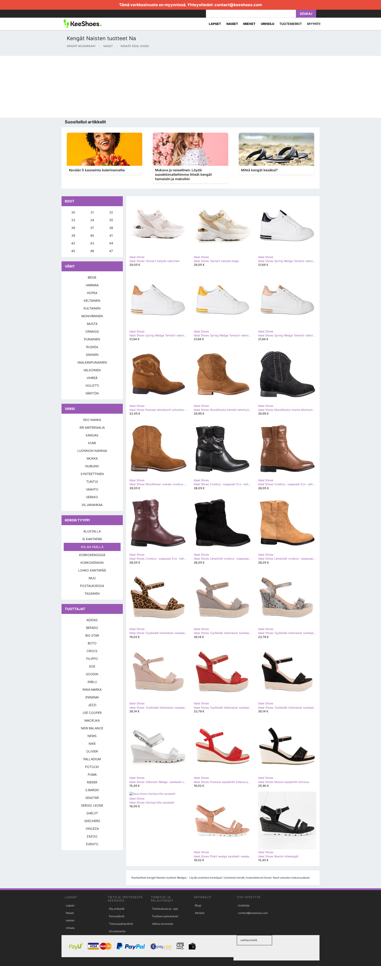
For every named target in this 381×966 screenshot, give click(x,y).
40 (92, 235)
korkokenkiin (92, 562)
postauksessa (92, 586)
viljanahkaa (92, 505)
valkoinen (92, 370)
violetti (92, 385)
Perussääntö (116, 916)
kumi (92, 443)
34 (92, 220)
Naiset (70, 913)
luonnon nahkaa (92, 451)
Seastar (92, 798)
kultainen (92, 308)
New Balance (92, 728)
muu (92, 578)
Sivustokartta (117, 931)
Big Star (92, 635)
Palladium (92, 759)
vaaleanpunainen (92, 362)
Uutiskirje (244, 905)
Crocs (92, 651)
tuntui (92, 481)
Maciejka (92, 720)
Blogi (198, 905)
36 (73, 228)
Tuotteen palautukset (165, 916)
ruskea (92, 347)
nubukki (92, 466)
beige (92, 277)
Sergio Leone (92, 805)
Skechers (92, 821)
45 (73, 251)
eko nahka (92, 420)
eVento (92, 844)
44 (111, 243)
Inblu (92, 682)
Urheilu (70, 928)
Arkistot (199, 913)
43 (92, 243)
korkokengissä (92, 555)
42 (73, 243)
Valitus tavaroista (162, 923)
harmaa (92, 285)
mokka (92, 458)
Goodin (92, 674)
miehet (70, 920)
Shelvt (92, 813)
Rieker (92, 782)
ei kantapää (92, 539)
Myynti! (314, 24)
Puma (92, 774)
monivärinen (92, 316)
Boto (92, 643)
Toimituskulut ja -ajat (165, 908)
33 (73, 220)
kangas (92, 435)
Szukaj (306, 13)
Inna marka (92, 689)
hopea (92, 293)
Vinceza (92, 828)
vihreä (92, 378)
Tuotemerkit (290, 24)
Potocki (92, 767)
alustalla (92, 531)
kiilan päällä (92, 547)
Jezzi (92, 705)
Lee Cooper (92, 713)
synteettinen (92, 474)
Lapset (70, 905)
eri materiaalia (92, 427)
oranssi (92, 331)
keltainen (92, 300)
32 (111, 212)
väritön (92, 393)
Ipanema (92, 697)
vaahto (92, 489)
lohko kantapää (92, 570)
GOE (92, 666)
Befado (92, 628)
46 (92, 251)
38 (111, 228)
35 (111, 220)
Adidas (92, 620)
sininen (92, 355)
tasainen (92, 593)
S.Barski (92, 790)
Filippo (92, 658)
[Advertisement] (132, 87)
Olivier (92, 751)
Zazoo (92, 836)
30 (73, 212)
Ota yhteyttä (116, 908)
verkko (92, 497)
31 (92, 212)
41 (111, 235)
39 (73, 235)
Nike (92, 743)
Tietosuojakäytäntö (121, 923)
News (92, 736)
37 (92, 228)
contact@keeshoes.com (238, 4)
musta (92, 324)
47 (111, 251)
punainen (92, 339)
